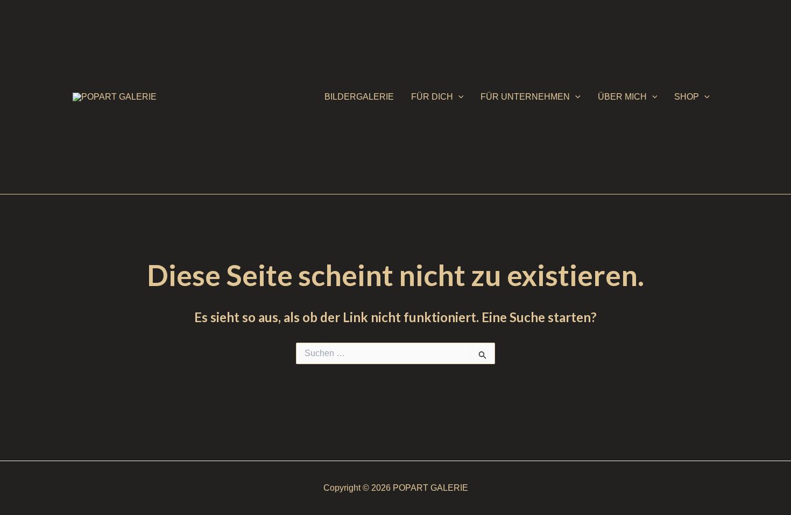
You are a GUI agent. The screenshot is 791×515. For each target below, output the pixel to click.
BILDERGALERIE (359, 96)
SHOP (686, 96)
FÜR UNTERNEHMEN (525, 96)
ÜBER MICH (622, 96)
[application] (458, 97)
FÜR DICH (432, 96)
